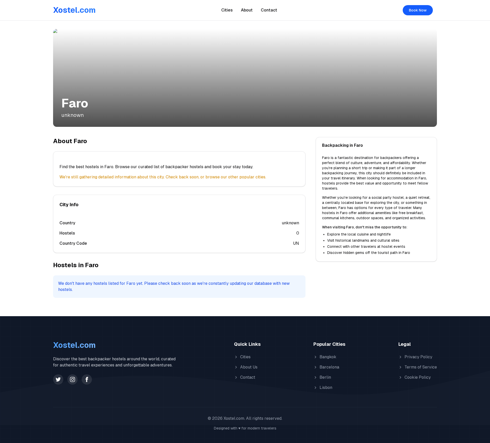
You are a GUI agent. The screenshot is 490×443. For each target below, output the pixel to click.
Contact (269, 10)
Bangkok (328, 356)
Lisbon (326, 387)
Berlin (325, 377)
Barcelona (329, 367)
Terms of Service (421, 367)
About (247, 10)
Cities (227, 10)
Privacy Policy (418, 356)
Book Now (418, 10)
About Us (249, 367)
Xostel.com (74, 10)
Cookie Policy (418, 377)
